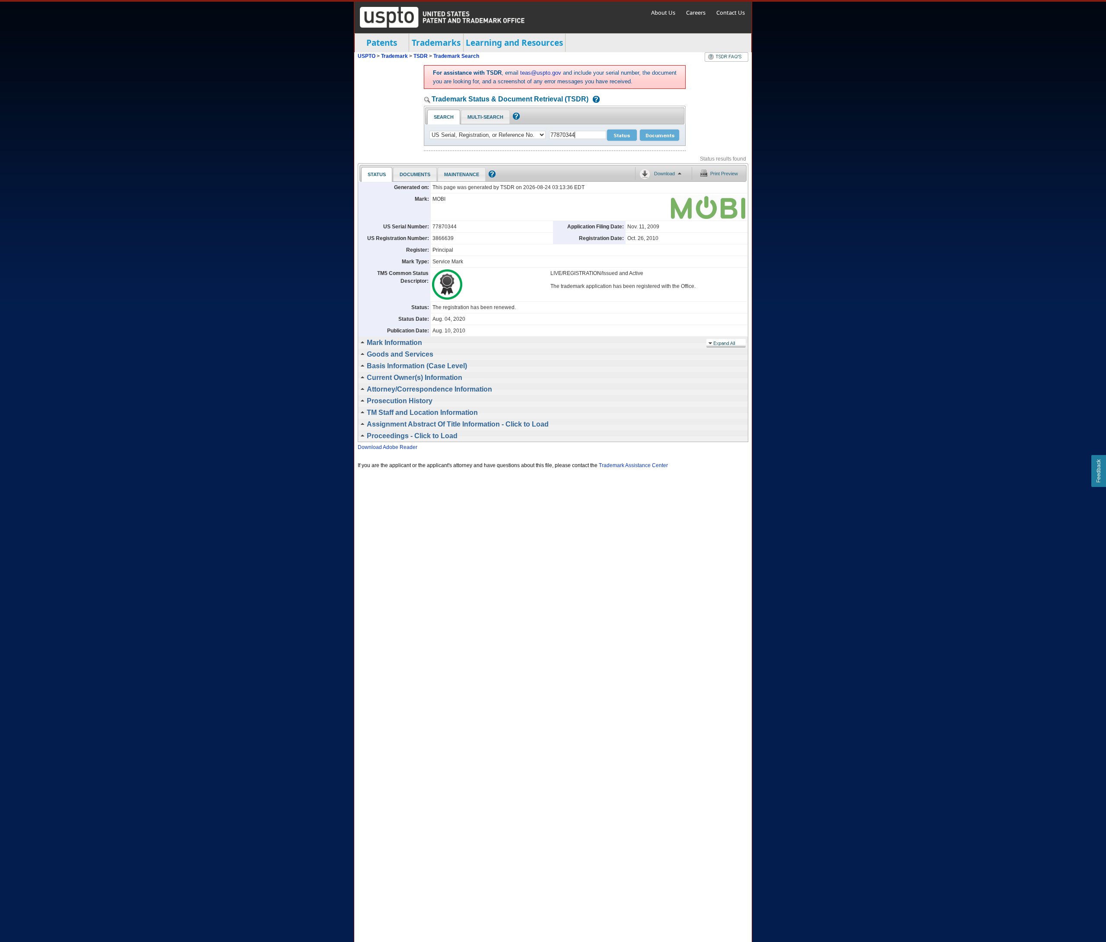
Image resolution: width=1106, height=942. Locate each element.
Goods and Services (400, 354)
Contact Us (730, 12)
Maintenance (461, 174)
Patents (381, 42)
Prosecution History (399, 401)
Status (377, 174)
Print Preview (724, 173)
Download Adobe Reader (387, 447)
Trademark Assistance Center (633, 465)
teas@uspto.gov (540, 73)
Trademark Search (456, 56)
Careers (696, 12)
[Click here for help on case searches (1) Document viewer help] (594, 100)
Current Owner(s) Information (414, 377)
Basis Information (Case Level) (417, 366)
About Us (663, 12)
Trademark (394, 56)
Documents (415, 174)
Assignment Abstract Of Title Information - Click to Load (458, 424)
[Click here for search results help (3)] (491, 176)
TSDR (421, 56)
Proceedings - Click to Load (412, 435)
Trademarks (436, 42)
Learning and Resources (514, 42)
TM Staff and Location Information (422, 412)
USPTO (366, 56)
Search (444, 117)
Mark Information (394, 342)
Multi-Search (485, 117)
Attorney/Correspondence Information (429, 389)
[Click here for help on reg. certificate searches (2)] (515, 118)
